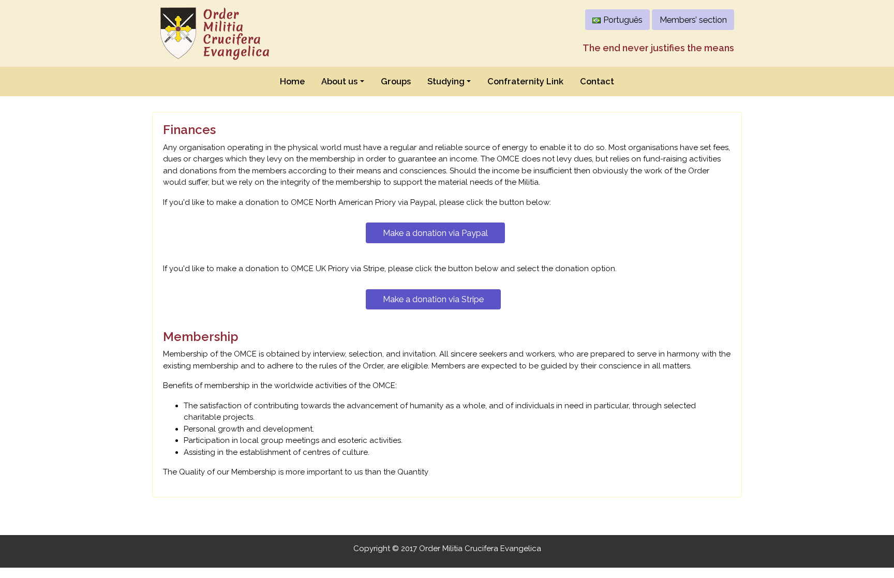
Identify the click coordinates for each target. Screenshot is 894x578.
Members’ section (693, 19)
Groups (396, 81)
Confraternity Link (525, 81)
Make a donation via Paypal (435, 233)
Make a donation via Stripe (433, 299)
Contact (597, 81)
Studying (446, 81)
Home (292, 81)
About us (339, 81)
